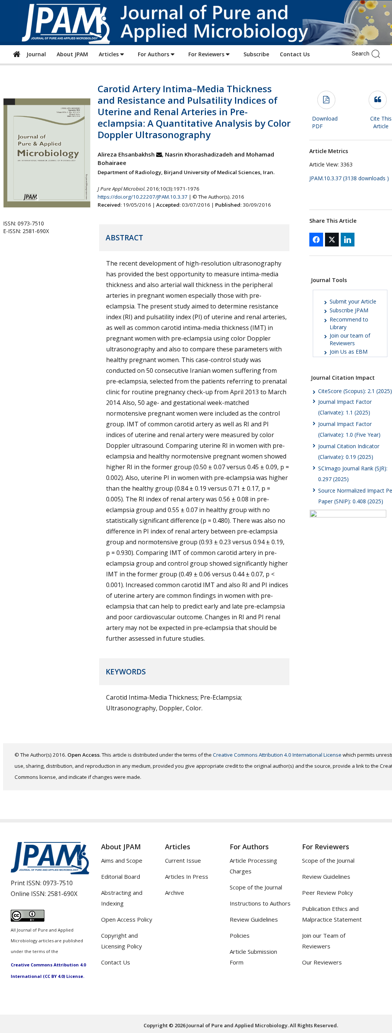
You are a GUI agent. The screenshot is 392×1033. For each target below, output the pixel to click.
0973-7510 (58, 883)
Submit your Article (353, 301)
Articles (109, 54)
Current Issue (183, 860)
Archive (174, 892)
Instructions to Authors (260, 903)
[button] (377, 53)
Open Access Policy (126, 919)
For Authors (154, 54)
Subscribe (256, 54)
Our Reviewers (322, 962)
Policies (240, 935)
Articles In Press (186, 876)
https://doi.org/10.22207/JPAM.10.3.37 (143, 196)
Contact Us (295, 54)
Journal (34, 54)
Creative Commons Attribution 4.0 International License (277, 754)
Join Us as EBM (349, 351)
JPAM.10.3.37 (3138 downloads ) (349, 178)
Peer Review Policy (327, 892)
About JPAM (72, 54)
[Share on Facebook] (316, 239)
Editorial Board (120, 876)
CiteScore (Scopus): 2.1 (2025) (355, 391)
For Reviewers (207, 54)
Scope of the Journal (256, 887)
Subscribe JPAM (349, 310)
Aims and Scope (121, 860)
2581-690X (62, 893)
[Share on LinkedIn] (347, 239)
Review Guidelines (254, 919)
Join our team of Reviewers (350, 339)
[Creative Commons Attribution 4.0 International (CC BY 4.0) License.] (27, 919)
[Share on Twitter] (332, 239)
